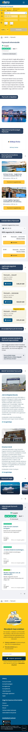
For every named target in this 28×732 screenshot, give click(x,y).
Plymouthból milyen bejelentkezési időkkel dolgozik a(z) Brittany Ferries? (12, 357)
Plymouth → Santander (18, 237)
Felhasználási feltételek (9, 710)
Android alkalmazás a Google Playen (6, 724)
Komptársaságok (7, 684)
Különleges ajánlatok (8, 693)
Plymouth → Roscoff (19, 249)
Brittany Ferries (21, 238)
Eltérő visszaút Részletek (16, 9)
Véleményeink (6, 691)
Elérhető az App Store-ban (6, 721)
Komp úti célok (6, 681)
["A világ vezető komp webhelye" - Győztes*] (6, 2)
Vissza (3, 10)
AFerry (4, 678)
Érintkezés (5, 705)
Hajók (4, 696)
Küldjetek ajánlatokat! (15, 658)
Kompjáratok (6, 686)
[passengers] (21, 498)
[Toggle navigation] (24, 2)
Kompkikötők (6, 689)
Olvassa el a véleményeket (9, 53)
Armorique (10, 492)
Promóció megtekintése (14, 182)
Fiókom (4, 703)
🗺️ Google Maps (7, 422)
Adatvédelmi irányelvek (9, 713)
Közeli (24, 728)
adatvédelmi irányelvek (9, 728)
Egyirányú (9, 10)
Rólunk (4, 708)
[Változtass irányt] (26, 13)
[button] (14, 228)
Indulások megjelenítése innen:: (10, 225)
